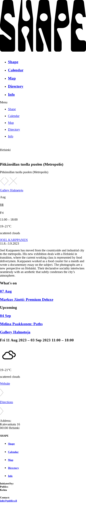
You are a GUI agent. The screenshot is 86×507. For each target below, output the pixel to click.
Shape (13, 62)
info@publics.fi (8, 500)
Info (11, 94)
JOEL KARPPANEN (14, 240)
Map (12, 78)
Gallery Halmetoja (11, 190)
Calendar (15, 70)
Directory (15, 86)
